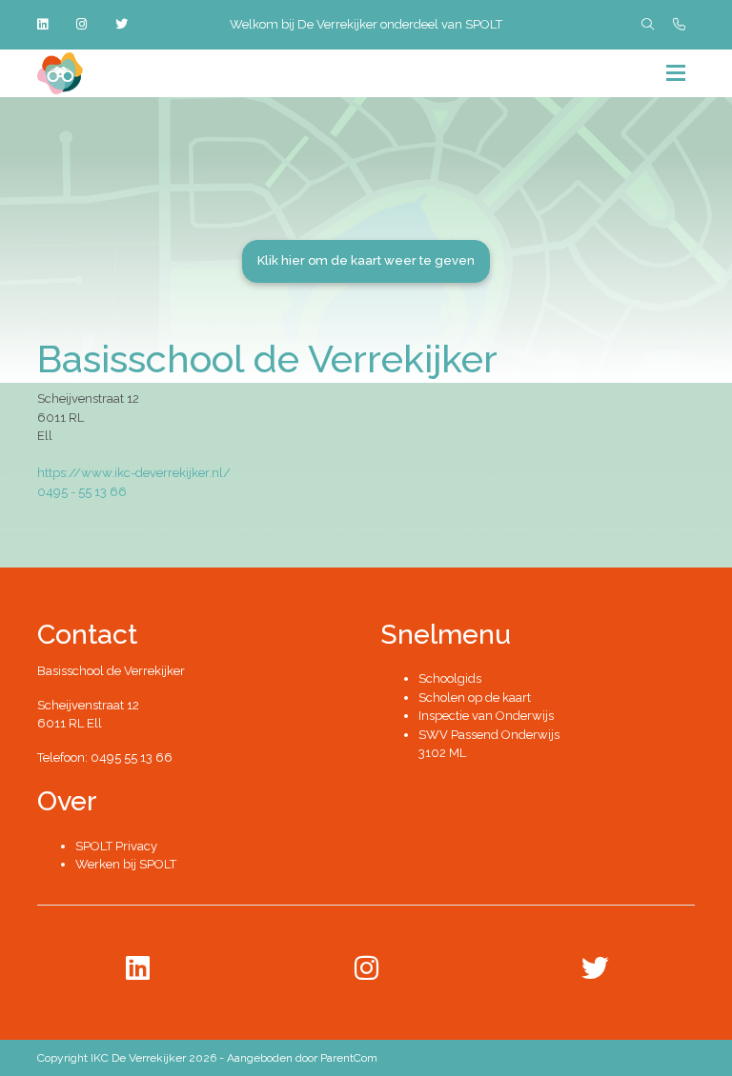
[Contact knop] (679, 24)
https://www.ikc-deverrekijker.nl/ (134, 473)
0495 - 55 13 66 (82, 492)
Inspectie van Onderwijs (486, 715)
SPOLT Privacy (116, 846)
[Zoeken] (647, 24)
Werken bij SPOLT (125, 864)
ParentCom (348, 1058)
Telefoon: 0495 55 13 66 (105, 757)
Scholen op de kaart (474, 697)
